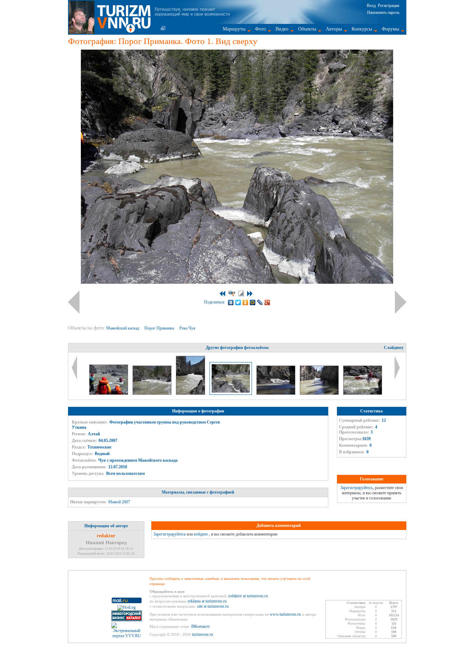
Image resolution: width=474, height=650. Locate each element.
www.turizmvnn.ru (285, 614)
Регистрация (388, 5)
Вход (371, 5)
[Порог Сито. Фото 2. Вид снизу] (191, 393)
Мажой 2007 (119, 501)
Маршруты (234, 29)
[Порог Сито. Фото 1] (152, 393)
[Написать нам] (163, 28)
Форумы (390, 29)
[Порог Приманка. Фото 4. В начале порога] (362, 393)
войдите (201, 534)
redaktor (106, 535)
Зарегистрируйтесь (356, 487)
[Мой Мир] (252, 302)
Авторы (334, 29)
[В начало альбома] (222, 293)
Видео (282, 29)
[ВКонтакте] (231, 302)
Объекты (307, 29)
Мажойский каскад (123, 328)
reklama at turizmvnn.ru (207, 601)
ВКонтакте (200, 626)
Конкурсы (362, 29)
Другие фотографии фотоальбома (237, 347)
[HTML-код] (231, 293)
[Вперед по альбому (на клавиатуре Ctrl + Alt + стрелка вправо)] (400, 302)
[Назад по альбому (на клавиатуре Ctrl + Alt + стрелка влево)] (73, 302)
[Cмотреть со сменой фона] (241, 293)
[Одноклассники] (245, 302)
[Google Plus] (267, 302)
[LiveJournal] (260, 302)
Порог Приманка (159, 328)
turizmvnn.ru (202, 634)
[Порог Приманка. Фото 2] (276, 393)
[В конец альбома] (250, 293)
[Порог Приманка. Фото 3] (320, 393)
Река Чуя (187, 328)
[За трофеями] (109, 393)
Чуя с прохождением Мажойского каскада (138, 460)
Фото (260, 29)
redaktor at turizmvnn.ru (248, 595)
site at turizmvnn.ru (213, 606)
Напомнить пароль (383, 12)
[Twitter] (238, 302)
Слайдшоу (394, 347)
